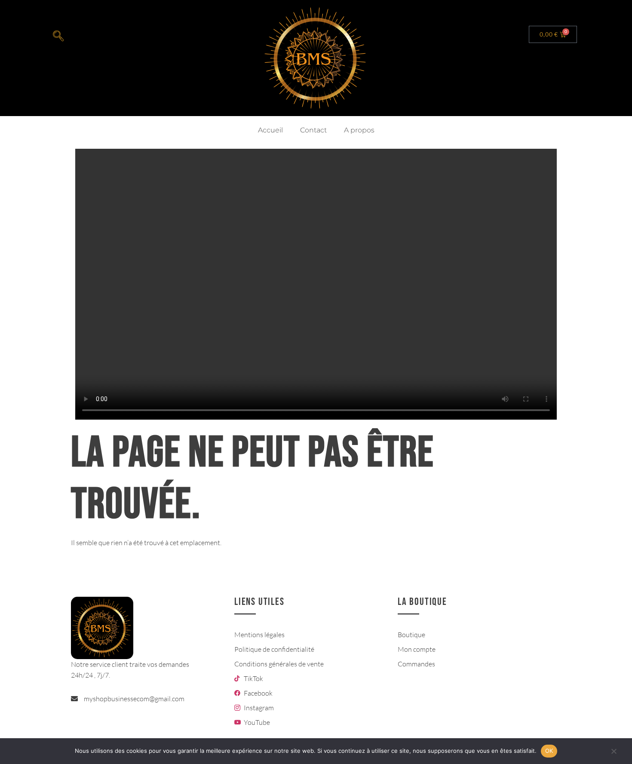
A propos (359, 130)
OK (549, 750)
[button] (58, 36)
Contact (313, 130)
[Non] (613, 755)
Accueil (270, 130)
